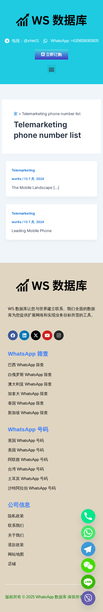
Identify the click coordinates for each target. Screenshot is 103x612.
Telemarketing (23, 170)
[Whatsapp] (88, 532)
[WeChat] (88, 565)
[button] (51, 69)
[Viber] (88, 598)
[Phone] (88, 516)
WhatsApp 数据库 (51, 597)
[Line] (88, 582)
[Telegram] (88, 549)
